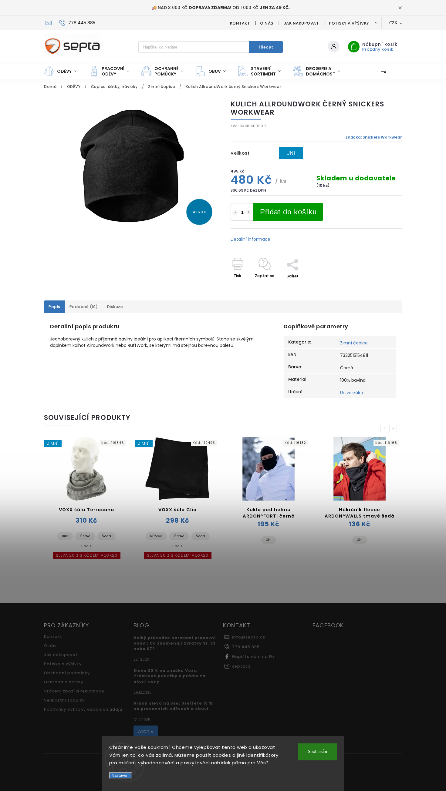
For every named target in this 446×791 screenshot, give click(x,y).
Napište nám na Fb (253, 656)
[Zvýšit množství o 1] (249, 212)
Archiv (146, 731)
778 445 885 (246, 646)
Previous (385, 428)
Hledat (266, 47)
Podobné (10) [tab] (83, 306)
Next (394, 428)
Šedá (106, 536)
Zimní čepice (354, 343)
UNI (290, 153)
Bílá (65, 536)
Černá (85, 536)
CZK (393, 23)
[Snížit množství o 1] (235, 212)
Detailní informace (250, 239)
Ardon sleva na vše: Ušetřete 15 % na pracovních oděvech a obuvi (173, 706)
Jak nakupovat (301, 23)
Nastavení (121, 775)
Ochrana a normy (63, 682)
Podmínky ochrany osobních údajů (83, 709)
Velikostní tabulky (64, 700)
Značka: (373, 137)
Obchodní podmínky (67, 672)
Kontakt (240, 23)
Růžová (156, 536)
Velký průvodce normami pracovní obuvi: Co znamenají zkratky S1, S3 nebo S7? (174, 643)
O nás (266, 23)
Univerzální (351, 393)
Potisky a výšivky (349, 23)
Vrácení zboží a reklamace (74, 691)
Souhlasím (317, 752)
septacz (241, 666)
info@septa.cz (248, 637)
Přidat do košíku (288, 212)
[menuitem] (63, 71)
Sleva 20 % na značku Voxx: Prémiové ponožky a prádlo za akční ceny (169, 676)
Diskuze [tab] (115, 306)
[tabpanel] (86, 501)
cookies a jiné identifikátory (246, 755)
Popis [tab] (54, 306)
